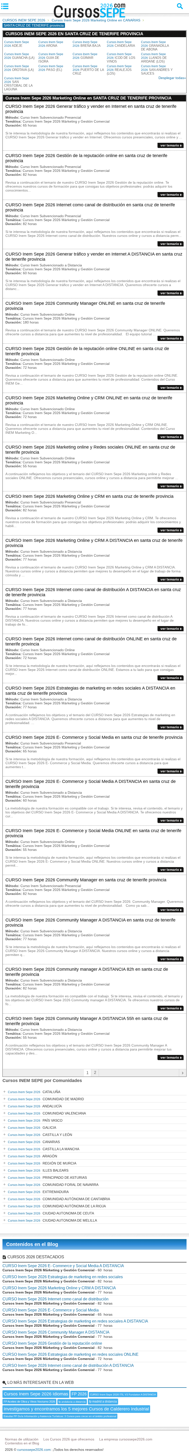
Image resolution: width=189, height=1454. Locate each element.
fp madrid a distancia (103, 1401)
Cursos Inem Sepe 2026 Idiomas (36, 1393)
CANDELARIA (121, 44)
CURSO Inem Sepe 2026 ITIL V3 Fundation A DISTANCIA (123, 1394)
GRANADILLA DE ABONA (155, 45)
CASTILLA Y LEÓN (40, 1135)
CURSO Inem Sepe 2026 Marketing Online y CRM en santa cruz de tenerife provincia (89, 496)
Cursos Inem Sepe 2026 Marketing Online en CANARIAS (96, 20)
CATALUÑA (34, 1092)
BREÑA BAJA (87, 44)
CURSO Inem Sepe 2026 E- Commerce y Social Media (50, 1310)
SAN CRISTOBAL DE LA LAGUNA (18, 84)
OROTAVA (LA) (19, 68)
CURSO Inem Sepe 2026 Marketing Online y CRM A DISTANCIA (59, 1288)
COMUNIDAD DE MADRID (46, 1099)
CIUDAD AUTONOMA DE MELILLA (52, 1220)
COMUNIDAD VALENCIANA (47, 1113)
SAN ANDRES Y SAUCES (157, 70)
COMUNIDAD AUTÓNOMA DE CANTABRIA (59, 1199)
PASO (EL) (50, 68)
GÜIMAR (85, 56)
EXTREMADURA (38, 1192)
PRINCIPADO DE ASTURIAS (47, 1177)
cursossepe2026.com (34, 1450)
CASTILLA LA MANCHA (43, 1149)
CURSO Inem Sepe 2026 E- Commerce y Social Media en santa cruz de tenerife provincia (94, 737)
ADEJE (16, 44)
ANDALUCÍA (35, 1106)
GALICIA (32, 1128)
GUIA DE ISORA (50, 57)
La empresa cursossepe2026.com (125, 1439)
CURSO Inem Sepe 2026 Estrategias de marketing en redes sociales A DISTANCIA (75, 1321)
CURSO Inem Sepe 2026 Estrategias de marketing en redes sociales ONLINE (70, 1354)
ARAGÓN (32, 1156)
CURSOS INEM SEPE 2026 (23, 20)
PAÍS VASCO (35, 1120)
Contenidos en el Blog (32, 1244)
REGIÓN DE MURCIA (42, 1163)
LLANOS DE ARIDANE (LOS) (154, 57)
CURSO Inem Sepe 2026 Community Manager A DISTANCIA (56, 1332)
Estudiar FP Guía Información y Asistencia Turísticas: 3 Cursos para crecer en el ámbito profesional (60, 1416)
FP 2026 (79, 1394)
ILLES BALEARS (38, 1170)
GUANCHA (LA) (19, 56)
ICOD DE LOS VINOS (121, 57)
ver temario (169, 145)
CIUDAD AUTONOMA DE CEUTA (51, 1213)
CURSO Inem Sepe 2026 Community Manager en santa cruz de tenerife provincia (85, 879)
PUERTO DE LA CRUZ (88, 70)
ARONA (50, 44)
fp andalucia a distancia (72, 1401)
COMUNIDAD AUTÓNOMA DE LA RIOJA (57, 1206)
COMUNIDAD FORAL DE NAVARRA (53, 1185)
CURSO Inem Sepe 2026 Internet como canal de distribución (55, 1299)
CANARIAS (34, 1142)
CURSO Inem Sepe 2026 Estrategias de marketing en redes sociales (62, 1277)
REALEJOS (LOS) (119, 70)
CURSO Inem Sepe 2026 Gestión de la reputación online (52, 1343)
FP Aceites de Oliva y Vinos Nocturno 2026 (29, 1401)
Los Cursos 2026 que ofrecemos (68, 1439)
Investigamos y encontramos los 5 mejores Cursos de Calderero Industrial (76, 1408)
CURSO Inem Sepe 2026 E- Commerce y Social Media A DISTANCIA (63, 1266)
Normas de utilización (21, 1439)
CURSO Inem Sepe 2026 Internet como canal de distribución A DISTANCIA (68, 1365)
